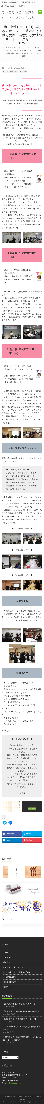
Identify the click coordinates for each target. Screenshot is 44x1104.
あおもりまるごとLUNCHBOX (17, 972)
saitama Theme (23, 1102)
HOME (8, 48)
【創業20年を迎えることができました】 (20, 1004)
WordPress (14, 1102)
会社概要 (7, 957)
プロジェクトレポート (31, 48)
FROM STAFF (10, 982)
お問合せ (7, 987)
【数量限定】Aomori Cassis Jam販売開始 (21, 1011)
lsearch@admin (21, 68)
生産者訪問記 (10, 977)
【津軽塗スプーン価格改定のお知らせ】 (20, 1019)
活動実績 (17, 48)
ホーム (6, 952)
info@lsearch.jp (13, 2)
